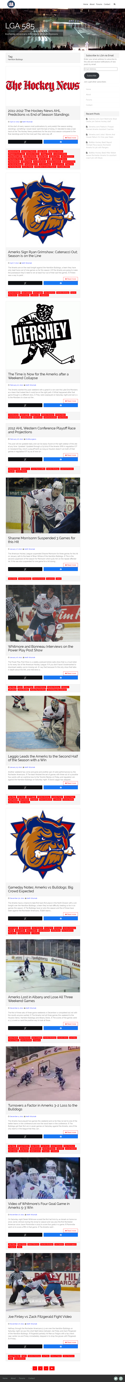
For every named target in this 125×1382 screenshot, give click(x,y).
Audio (20, 687)
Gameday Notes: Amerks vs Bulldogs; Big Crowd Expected (40, 889)
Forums (99, 4)
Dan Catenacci (26, 292)
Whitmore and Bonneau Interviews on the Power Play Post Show (40, 648)
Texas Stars (69, 164)
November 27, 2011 (17, 1215)
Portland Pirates (26, 161)
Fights (24, 1356)
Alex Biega (12, 797)
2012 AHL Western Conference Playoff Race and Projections (42, 430)
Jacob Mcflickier (14, 417)
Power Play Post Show (38, 689)
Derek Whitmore (40, 687)
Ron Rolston (12, 295)
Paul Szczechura (67, 930)
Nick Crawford (23, 799)
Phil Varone (12, 933)
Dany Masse (22, 1244)
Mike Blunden (23, 1151)
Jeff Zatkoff (12, 689)
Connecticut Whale (60, 154)
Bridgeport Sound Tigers (16, 154)
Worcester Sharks (63, 166)
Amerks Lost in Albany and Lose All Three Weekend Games (40, 999)
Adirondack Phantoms (29, 151)
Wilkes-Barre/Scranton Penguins (45, 166)
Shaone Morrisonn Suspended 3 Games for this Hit (41, 540)
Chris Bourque (13, 414)
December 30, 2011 (17, 898)
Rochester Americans (54, 161)
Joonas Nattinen (71, 1148)
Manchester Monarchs (16, 159)
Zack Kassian (25, 802)
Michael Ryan (56, 930)
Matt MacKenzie (44, 930)
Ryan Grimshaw (24, 295)
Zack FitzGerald (14, 802)
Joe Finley (73, 1037)
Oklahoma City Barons (59, 159)
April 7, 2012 (14, 263)
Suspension (50, 578)
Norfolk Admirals (44, 159)
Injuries (73, 292)
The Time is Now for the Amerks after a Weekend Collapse (38, 376)
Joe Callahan (59, 1244)
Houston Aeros (54, 156)
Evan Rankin (48, 928)
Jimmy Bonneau (23, 689)
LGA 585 (20, 25)
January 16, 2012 (16, 657)
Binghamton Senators (55, 151)
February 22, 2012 (16, 385)
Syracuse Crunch (58, 164)
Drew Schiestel (36, 1037)
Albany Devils (42, 151)
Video (19, 1247)
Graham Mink (35, 414)
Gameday (58, 928)
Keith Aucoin (38, 417)
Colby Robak (28, 687)
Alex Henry (12, 687)
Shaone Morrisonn (38, 578)
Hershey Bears (42, 156)
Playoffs (11, 471)
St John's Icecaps (45, 164)
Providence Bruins (39, 161)
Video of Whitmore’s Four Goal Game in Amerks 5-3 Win (39, 1206)
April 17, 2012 (14, 122)
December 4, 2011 (16, 1116)
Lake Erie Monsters (67, 156)
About (92, 4)
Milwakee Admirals (31, 159)
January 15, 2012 (16, 767)
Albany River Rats (14, 1356)
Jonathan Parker (26, 417)
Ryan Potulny (63, 417)
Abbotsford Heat (14, 151)
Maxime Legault (71, 1244)
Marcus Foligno (69, 797)
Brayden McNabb (14, 292)
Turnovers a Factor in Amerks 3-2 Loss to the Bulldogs (42, 1107)
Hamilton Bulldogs (30, 156)
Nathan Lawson (35, 1151)
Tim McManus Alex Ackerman (56, 689)
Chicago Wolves (46, 154)
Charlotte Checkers (33, 154)
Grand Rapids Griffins (15, 156)
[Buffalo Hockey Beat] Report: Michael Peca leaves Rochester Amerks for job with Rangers (99, 144)
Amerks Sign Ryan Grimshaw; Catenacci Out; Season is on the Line (43, 254)
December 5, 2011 (16, 1008)
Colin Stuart (45, 1146)
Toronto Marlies (27, 166)
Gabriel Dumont (36, 1148)
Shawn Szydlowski (45, 799)
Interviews (65, 687)
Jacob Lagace (20, 930)
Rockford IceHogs (68, 161)
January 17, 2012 (16, 549)
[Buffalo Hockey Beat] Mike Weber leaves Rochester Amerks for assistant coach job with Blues (101, 155)
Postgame (34, 799)
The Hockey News (14, 166)
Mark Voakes (13, 799)
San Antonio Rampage (16, 164)
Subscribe (91, 75)
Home (85, 4)
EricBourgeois (31, 439)
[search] (114, 4)
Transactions (44, 295)
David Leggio (38, 292)
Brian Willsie (12, 578)
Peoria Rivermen (14, 161)
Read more (71, 138)
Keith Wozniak (27, 122)
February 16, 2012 (16, 439)
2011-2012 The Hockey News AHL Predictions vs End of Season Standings (38, 113)
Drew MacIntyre (49, 292)
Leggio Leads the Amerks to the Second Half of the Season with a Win (43, 758)
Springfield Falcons (31, 164)
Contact (107, 4)
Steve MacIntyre (68, 1356)
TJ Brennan (34, 295)
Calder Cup (25, 469)
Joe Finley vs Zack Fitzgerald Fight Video (40, 1317)
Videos (59, 578)
